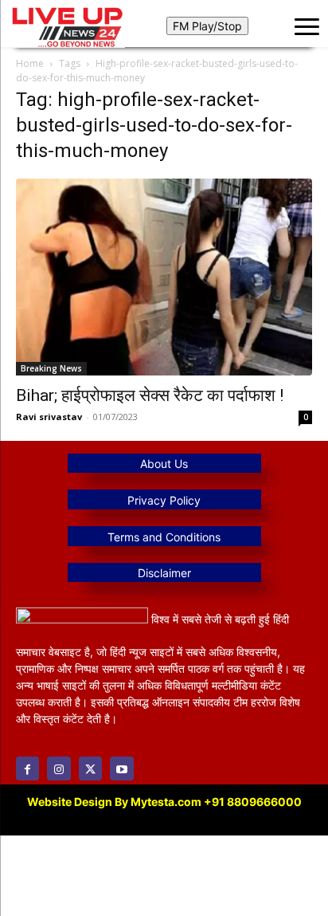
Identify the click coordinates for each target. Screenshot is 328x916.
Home (30, 63)
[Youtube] (121, 768)
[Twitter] (90, 768)
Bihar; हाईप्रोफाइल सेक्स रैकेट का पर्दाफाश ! (149, 395)
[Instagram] (58, 768)
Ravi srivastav (49, 417)
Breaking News (51, 368)
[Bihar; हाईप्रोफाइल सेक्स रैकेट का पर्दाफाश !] (164, 277)
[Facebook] (27, 768)
